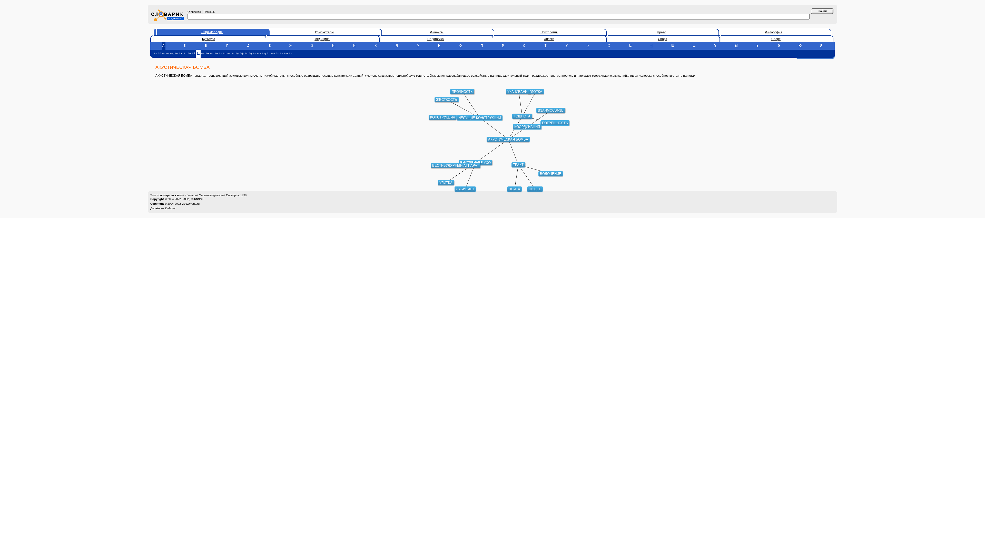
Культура (208, 39)
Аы (273, 53)
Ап (220, 53)
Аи (189, 53)
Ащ (264, 53)
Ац (250, 53)
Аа (155, 53)
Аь (277, 53)
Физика (549, 39)
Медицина (322, 39)
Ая (290, 53)
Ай (193, 53)
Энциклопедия (212, 32)
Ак (198, 53)
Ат (232, 53)
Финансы (437, 32)
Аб (159, 53)
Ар (224, 53)
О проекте (194, 11)
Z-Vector (170, 208)
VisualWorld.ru (191, 203)
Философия (773, 32)
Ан (211, 53)
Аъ (268, 53)
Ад (171, 53)
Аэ (281, 53)
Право (661, 32)
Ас (228, 53)
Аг (167, 53)
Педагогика (435, 39)
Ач (254, 53)
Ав (163, 53)
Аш (259, 53)
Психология (549, 32)
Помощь (209, 11)
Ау (237, 53)
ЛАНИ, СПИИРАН (193, 199)
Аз (184, 53)
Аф (241, 53)
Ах (246, 53)
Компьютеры (324, 32)
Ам (207, 53)
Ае (176, 53)
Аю (286, 53)
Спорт (662, 39)
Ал (202, 53)
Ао (216, 53)
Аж (180, 53)
